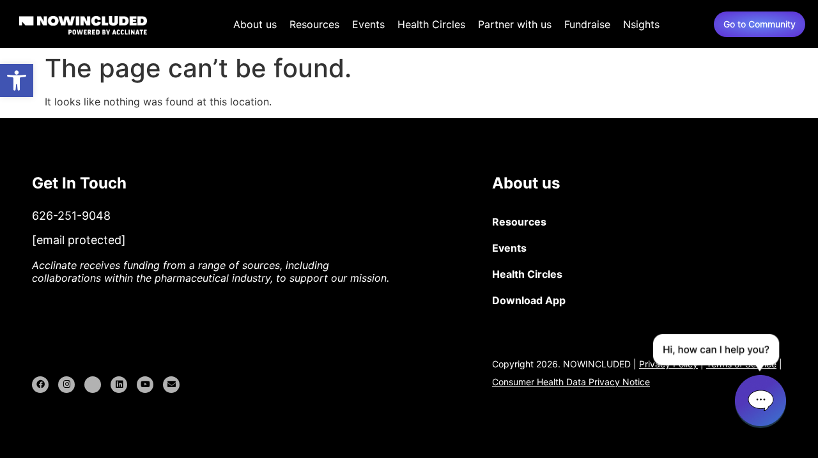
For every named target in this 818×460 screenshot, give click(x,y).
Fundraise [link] (587, 24)
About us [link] (255, 24)
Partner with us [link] (515, 24)
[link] (16, 80)
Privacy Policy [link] (668, 363)
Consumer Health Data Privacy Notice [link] (571, 381)
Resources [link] (314, 24)
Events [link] (368, 24)
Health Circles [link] (431, 24)
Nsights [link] (641, 24)
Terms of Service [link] (741, 363)
